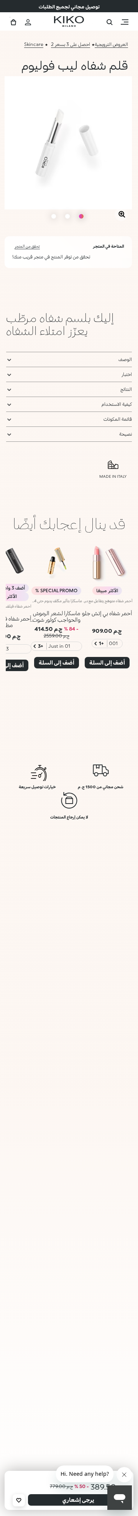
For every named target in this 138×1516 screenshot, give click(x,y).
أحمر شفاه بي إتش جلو (107, 613)
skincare (33, 44)
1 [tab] (81, 216)
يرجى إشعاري (78, 1499)
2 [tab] (67, 216)
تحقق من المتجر (27, 246)
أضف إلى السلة (107, 662)
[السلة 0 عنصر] (13, 21)
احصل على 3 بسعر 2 (70, 44)
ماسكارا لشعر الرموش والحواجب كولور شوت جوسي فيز (56, 619)
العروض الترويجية (111, 44)
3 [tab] (53, 216)
